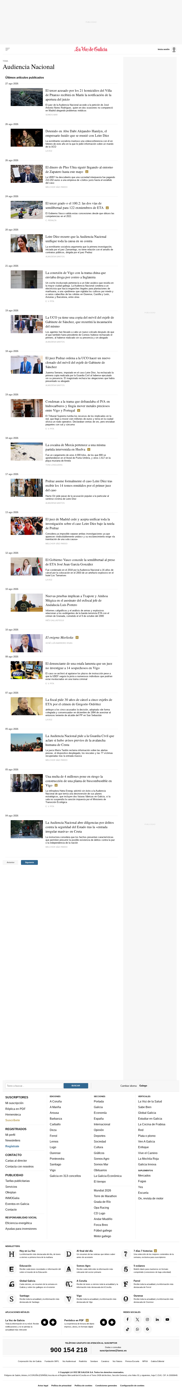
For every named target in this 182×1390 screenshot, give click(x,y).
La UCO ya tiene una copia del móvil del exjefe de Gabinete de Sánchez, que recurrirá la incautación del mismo (80, 321)
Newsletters (12, 1140)
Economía (100, 1112)
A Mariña (55, 1107)
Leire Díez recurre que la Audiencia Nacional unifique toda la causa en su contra (76, 238)
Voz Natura (117, 1361)
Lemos (54, 1141)
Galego (143, 1085)
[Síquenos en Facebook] (127, 1319)
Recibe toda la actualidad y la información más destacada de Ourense (153, 1298)
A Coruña (56, 1101)
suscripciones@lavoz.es (113, 1350)
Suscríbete (12, 1120)
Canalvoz (105, 1361)
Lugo (53, 1147)
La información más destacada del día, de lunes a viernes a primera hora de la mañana (40, 1254)
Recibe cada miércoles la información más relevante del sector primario (95, 1268)
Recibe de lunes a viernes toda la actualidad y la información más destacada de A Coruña (97, 1284)
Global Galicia (147, 1112)
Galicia (98, 1107)
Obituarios (100, 1170)
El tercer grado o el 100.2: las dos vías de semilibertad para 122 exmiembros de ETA (75, 205)
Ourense (55, 1152)
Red (140, 1130)
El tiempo (100, 1181)
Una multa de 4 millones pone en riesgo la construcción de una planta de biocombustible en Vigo (79, 780)
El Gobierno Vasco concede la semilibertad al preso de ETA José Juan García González (80, 561)
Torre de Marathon (105, 1196)
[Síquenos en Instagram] (147, 1319)
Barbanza (56, 1118)
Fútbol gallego (103, 1230)
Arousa (54, 1112)
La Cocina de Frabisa (151, 1124)
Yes (140, 1186)
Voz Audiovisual (69, 1361)
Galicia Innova (147, 1164)
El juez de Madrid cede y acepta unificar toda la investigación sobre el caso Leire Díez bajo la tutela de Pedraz (80, 523)
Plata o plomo (147, 1135)
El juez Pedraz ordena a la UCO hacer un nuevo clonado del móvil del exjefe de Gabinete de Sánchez (78, 362)
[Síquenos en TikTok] (127, 1329)
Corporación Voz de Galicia (29, 1361)
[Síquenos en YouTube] (167, 1319)
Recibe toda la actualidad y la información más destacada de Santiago (39, 1298)
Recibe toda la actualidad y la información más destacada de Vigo (96, 1298)
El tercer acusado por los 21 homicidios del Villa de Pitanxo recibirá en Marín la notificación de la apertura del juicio (79, 94)
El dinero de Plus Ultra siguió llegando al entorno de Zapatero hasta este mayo (79, 169)
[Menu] (7, 49)
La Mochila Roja (148, 1158)
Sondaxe (94, 1361)
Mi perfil (10, 1134)
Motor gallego (102, 1236)
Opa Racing (101, 1207)
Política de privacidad (61, 1386)
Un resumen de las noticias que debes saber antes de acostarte (96, 1254)
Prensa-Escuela (132, 1361)
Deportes (99, 1135)
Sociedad (100, 1141)
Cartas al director (16, 1160)
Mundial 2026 (102, 1190)
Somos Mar (101, 1164)
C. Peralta (51, 220)
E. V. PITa (50, 806)
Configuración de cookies (132, 1386)
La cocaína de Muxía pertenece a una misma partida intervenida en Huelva (75, 447)
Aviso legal (43, 1386)
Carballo (55, 1124)
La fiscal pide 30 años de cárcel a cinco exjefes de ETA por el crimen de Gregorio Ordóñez (79, 701)
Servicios (11, 1186)
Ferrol (53, 1135)
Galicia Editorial (157, 1361)
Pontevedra (57, 1158)
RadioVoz (83, 1361)
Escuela (143, 1192)
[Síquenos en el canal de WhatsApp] (137, 1329)
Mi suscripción (14, 1103)
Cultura (98, 1147)
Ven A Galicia (146, 1141)
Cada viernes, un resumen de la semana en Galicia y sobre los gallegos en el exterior (38, 1284)
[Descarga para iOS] (44, 1322)
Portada (99, 1101)
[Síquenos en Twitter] (137, 1319)
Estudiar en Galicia (150, 1118)
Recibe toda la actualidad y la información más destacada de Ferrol (153, 1284)
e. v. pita (50, 301)
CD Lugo (99, 1213)
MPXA (145, 1361)
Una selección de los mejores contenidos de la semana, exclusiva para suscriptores (154, 1254)
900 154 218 (68, 1349)
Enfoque (143, 1147)
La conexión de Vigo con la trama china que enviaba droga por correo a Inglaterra (76, 274)
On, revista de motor (150, 1198)
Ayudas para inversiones (21, 1228)
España (99, 1118)
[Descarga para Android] (53, 1322)
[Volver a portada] (91, 49)
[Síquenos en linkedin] (157, 1319)
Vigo (53, 1170)
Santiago (55, 1164)
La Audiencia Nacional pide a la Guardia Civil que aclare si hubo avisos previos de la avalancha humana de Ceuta (80, 740)
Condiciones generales (106, 1386)
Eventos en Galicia (17, 1203)
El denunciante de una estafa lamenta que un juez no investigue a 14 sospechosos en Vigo (79, 665)
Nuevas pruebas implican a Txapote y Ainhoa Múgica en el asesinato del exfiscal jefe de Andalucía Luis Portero (77, 600)
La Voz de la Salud (150, 1101)
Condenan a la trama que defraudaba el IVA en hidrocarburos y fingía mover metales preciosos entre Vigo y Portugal (78, 405)
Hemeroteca (13, 1114)
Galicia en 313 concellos (65, 1175)
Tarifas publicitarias (17, 1180)
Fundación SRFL (52, 1361)
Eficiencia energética (18, 1223)
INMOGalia (12, 1198)
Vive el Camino (147, 1152)
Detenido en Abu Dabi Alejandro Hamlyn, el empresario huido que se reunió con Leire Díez (77, 133)
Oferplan (10, 1192)
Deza (53, 1130)
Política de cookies (83, 1386)
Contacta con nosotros (19, 1166)
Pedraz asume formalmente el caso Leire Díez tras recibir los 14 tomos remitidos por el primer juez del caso (79, 485)
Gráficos (99, 1152)
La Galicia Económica (108, 1175)
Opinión (99, 1130)
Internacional (102, 1124)
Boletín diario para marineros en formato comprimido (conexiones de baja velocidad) (152, 1268)
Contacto (11, 1209)
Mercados (144, 1175)
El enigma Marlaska (59, 637)
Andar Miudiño (103, 1219)
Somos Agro (101, 1158)
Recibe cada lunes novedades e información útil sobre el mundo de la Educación (40, 1268)
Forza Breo (101, 1224)
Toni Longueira (54, 465)
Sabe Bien (144, 1107)
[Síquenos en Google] (147, 1329)
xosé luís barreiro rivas (59, 643)
